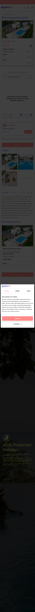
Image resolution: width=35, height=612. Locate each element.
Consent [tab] (6, 291)
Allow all (17, 318)
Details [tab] (18, 291)
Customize (17, 324)
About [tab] (29, 291)
